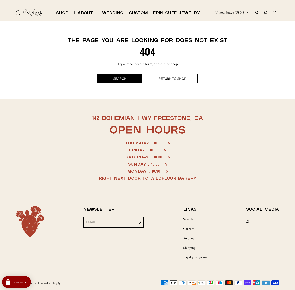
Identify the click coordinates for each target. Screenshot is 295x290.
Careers (188, 229)
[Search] (256, 12)
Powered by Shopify (49, 283)
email (91, 222)
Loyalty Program (195, 257)
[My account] (265, 12)
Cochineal (31, 283)
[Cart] (274, 12)
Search (188, 219)
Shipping (189, 248)
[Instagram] (247, 221)
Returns (188, 238)
